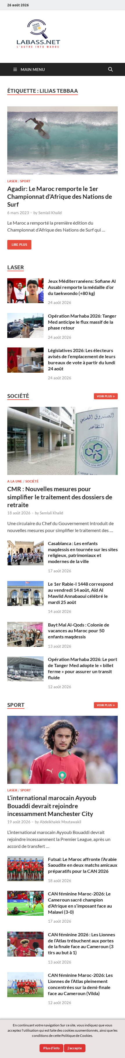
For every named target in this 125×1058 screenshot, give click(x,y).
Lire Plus (17, 243)
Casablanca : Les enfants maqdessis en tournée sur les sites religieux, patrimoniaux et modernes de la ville (83, 552)
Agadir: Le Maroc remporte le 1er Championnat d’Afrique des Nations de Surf (59, 196)
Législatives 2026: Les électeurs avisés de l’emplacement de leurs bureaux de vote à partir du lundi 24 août (81, 359)
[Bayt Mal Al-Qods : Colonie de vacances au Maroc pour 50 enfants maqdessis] (25, 625)
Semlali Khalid (50, 212)
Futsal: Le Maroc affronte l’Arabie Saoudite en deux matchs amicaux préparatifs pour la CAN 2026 (82, 865)
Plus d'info (51, 1048)
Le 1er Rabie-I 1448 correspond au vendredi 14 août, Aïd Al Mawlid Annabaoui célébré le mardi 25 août (80, 592)
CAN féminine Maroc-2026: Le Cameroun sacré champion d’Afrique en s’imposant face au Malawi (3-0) (80, 902)
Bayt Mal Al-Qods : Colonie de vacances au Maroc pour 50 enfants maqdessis (78, 631)
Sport (25, 181)
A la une (14, 481)
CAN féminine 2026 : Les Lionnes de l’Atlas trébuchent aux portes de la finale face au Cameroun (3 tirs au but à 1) (81, 943)
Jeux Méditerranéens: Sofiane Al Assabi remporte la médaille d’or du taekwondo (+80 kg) (82, 287)
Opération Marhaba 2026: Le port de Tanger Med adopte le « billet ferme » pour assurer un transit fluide (82, 668)
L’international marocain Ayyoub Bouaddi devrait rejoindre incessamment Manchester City (51, 805)
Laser (12, 181)
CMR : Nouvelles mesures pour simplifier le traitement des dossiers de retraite (59, 496)
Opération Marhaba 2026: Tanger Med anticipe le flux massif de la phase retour (82, 322)
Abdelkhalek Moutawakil (60, 822)
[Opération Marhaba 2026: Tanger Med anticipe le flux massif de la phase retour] (25, 316)
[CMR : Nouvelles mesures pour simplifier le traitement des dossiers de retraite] (62, 410)
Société (32, 481)
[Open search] (110, 69)
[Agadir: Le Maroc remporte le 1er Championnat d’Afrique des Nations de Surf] (62, 140)
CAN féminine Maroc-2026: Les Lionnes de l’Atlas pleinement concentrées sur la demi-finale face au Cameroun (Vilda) (80, 984)
